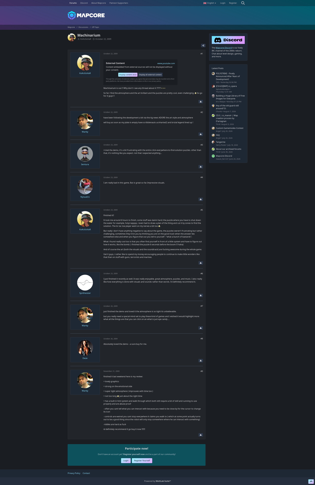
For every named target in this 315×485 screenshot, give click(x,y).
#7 (202, 306)
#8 (202, 338)
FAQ (218, 135)
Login (222, 3)
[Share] (203, 45)
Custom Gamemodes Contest (229, 128)
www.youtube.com (166, 63)
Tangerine (220, 142)
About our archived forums (228, 149)
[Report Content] (200, 101)
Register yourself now (134, 454)
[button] (210, 3)
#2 (202, 112)
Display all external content (150, 74)
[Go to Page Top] (311, 481)
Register (233, 3)
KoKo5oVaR (85, 39)
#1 (202, 53)
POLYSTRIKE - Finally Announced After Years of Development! (228, 76)
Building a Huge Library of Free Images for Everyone (230, 97)
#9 (202, 371)
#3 (202, 144)
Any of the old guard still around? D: (227, 107)
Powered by (157, 481)
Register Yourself (142, 460)
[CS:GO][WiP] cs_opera (226, 86)
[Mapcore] (157, 15)
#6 (202, 273)
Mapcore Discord (224, 156)
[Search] (243, 3)
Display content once (127, 74)
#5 (202, 210)
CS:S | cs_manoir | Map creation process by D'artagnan (227, 118)
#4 (202, 177)
